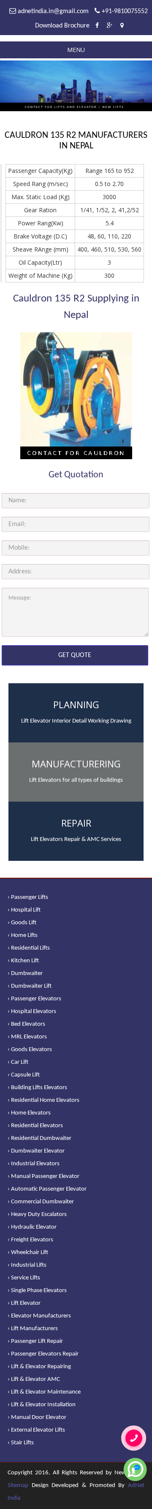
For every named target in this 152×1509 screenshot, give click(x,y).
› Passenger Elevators (34, 999)
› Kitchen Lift (23, 961)
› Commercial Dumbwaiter (41, 1202)
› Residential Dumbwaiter (39, 1138)
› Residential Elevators (35, 1126)
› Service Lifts (24, 1278)
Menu (76, 50)
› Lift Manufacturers (33, 1329)
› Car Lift (18, 1062)
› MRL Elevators (27, 1037)
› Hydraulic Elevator (32, 1227)
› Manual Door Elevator (37, 1417)
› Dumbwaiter (25, 973)
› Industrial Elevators (34, 1164)
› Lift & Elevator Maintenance (44, 1392)
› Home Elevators (29, 1113)
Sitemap (18, 1485)
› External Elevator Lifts (36, 1430)
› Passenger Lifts (28, 897)
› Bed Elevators (26, 1024)
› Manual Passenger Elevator (43, 1176)
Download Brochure (62, 25)
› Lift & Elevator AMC (34, 1379)
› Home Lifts (23, 935)
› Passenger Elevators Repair (43, 1354)
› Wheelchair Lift (28, 1252)
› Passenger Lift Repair (35, 1341)
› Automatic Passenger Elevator (47, 1189)
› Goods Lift (22, 923)
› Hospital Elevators (32, 1011)
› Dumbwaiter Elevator (36, 1151)
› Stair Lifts (21, 1443)
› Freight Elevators (30, 1240)
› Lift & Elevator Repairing (39, 1367)
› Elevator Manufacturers (39, 1316)
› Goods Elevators (30, 1049)
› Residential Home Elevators (43, 1100)
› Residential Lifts (29, 948)
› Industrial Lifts (27, 1265)
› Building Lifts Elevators (37, 1088)
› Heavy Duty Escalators (37, 1214)
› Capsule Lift (24, 1075)
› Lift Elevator (24, 1303)
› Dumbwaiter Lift (30, 986)
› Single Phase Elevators (37, 1290)
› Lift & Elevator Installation (42, 1405)
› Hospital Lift (24, 910)
